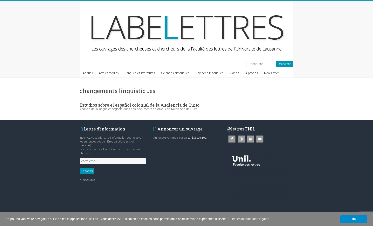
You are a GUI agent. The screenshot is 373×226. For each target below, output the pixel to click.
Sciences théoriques (209, 73)
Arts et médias (109, 73)
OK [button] (354, 219)
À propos (251, 73)
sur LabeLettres (196, 137)
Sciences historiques (175, 73)
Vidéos (234, 73)
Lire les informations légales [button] (249, 219)
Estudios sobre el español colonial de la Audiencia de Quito (140, 105)
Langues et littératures (140, 73)
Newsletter (271, 73)
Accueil (88, 73)
